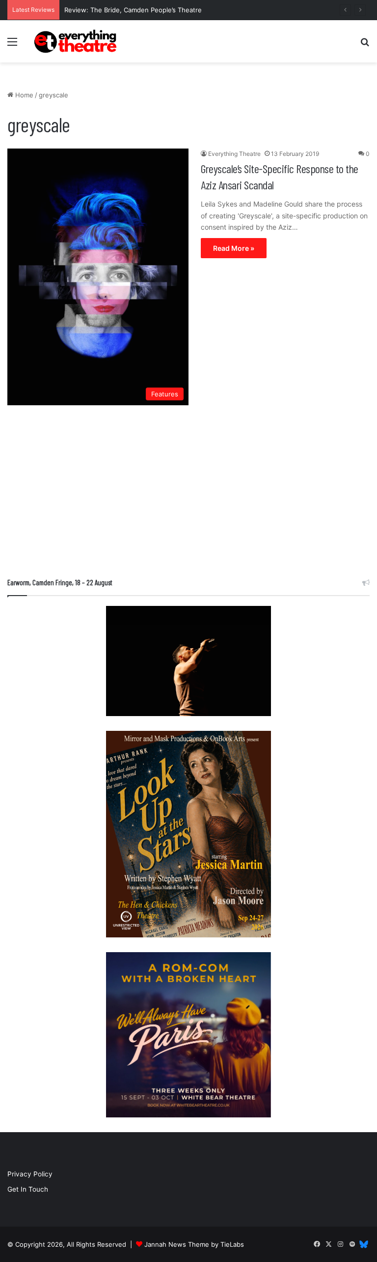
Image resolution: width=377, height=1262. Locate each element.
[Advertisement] (188, 494)
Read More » (233, 248)
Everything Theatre (234, 153)
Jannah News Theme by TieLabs (194, 1244)
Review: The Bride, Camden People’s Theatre (133, 10)
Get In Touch (27, 1189)
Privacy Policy (30, 1174)
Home (23, 95)
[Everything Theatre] (76, 41)
